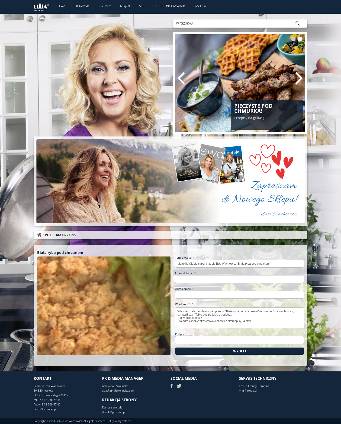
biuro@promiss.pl (45, 409)
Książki (125, 6)
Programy (82, 6)
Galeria (200, 6)
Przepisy (105, 6)
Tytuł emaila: (184, 258)
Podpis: (181, 334)
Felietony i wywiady (171, 6)
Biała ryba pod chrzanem (60, 252)
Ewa (62, 6)
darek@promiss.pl (113, 412)
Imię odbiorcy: (185, 273)
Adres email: (184, 289)
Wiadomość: (184, 304)
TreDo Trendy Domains (254, 386)
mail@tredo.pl (248, 390)
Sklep (143, 6)
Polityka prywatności (119, 421)
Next (299, 78)
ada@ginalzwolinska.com (118, 390)
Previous (181, 78)
